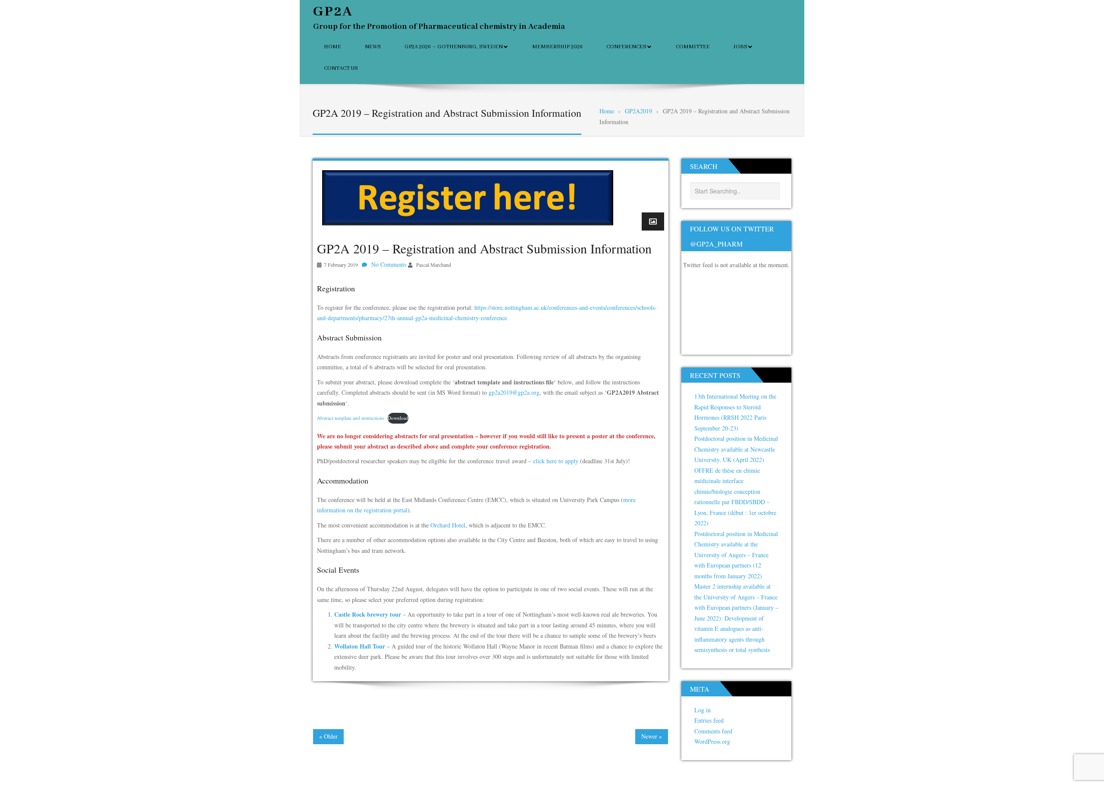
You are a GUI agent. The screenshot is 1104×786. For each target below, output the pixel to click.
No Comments (388, 264)
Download (398, 418)
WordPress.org (712, 741)
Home (332, 46)
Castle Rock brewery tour (367, 614)
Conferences (626, 46)
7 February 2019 (341, 264)
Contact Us (341, 68)
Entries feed (709, 720)
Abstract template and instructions (350, 418)
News (373, 46)
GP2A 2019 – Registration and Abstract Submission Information (484, 248)
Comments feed (713, 731)
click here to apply (555, 461)
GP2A (333, 12)
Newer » (651, 736)
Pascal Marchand (433, 264)
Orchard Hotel (447, 525)
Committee (693, 46)
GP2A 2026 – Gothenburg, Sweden (454, 46)
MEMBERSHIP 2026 (557, 46)
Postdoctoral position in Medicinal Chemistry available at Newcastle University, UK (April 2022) (736, 449)
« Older (328, 736)
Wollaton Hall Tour (359, 646)
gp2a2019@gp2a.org (514, 392)
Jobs (740, 46)
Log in (702, 710)
